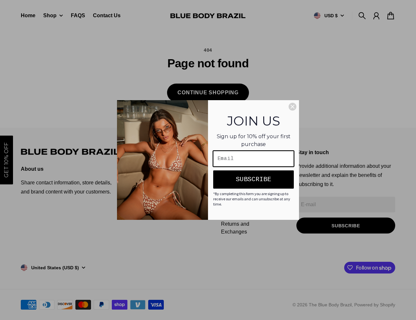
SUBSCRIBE (253, 179)
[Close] (292, 107)
